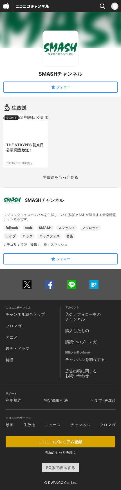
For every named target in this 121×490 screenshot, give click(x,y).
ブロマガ (13, 325)
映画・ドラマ (17, 348)
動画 (10, 424)
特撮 (10, 359)
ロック (28, 236)
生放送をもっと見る (60, 177)
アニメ (11, 337)
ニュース (52, 424)
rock (28, 228)
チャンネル (80, 424)
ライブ (11, 236)
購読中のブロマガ (81, 341)
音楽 (69, 236)
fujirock (12, 228)
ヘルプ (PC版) (102, 400)
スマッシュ (66, 228)
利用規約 (13, 400)
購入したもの (77, 330)
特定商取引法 (56, 400)
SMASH (45, 228)
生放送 (29, 424)
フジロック (90, 228)
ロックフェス (49, 236)
